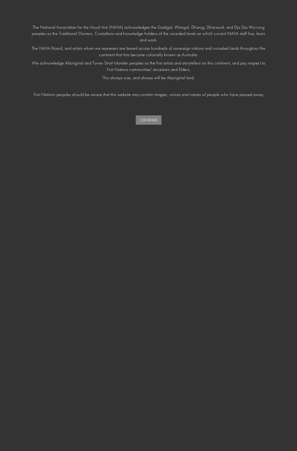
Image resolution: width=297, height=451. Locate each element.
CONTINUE (148, 120)
